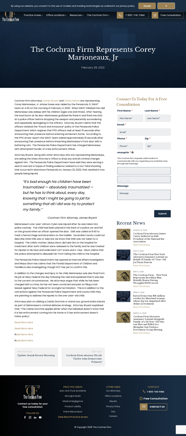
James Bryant (51, 100)
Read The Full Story (141, 245)
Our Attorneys (113, 390)
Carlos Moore (72, 100)
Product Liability (73, 406)
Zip (148, 138)
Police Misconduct (72, 411)
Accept (147, 6)
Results (113, 401)
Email (121, 124)
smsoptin (125, 152)
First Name (125, 110)
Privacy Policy (113, 406)
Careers (113, 416)
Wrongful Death (73, 396)
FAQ (113, 411)
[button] (33, 15)
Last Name (152, 110)
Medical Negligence (73, 401)
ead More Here (24, 334)
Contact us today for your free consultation (33, 405)
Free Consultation (156, 398)
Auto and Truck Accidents (73, 390)
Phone (122, 138)
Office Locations (113, 396)
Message (122, 186)
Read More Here (24, 322)
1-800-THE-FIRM (155, 391)
